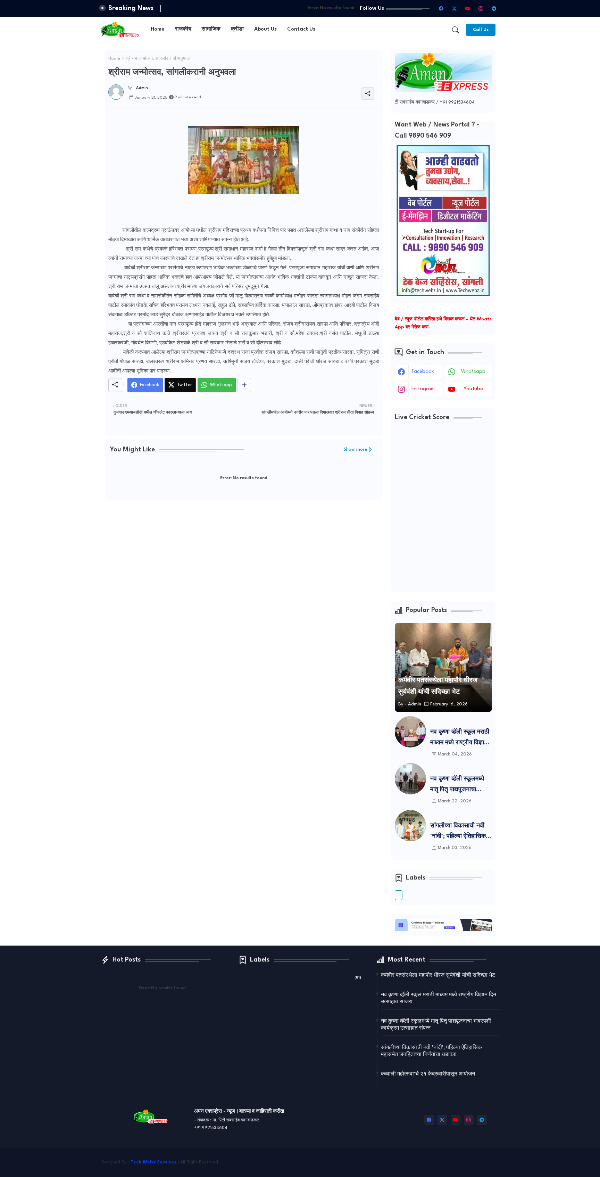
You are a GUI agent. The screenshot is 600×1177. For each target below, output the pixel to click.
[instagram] (481, 8)
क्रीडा (237, 29)
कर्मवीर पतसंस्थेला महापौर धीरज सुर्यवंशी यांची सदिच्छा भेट (438, 975)
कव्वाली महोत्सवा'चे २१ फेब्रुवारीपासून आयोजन (428, 1074)
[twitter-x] (454, 8)
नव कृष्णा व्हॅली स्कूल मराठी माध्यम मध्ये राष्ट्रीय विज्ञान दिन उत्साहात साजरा (459, 738)
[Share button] (244, 385)
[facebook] (441, 8)
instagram (423, 389)
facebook (423, 371)
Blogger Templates (395, 1158)
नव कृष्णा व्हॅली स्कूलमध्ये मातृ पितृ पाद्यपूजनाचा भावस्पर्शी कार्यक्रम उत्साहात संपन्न (457, 785)
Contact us (301, 29)
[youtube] (468, 8)
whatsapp (473, 371)
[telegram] (494, 8)
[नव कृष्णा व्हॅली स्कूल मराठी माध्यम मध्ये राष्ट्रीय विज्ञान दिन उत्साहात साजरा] (410, 731)
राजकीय (183, 29)
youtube (473, 389)
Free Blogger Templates (474, 1158)
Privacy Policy (447, 1166)
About (385, 1166)
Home (158, 29)
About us (265, 29)
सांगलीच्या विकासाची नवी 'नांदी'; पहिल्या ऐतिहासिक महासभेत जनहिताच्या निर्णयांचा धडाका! (458, 832)
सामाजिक (211, 29)
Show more (355, 449)
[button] (455, 30)
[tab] (157, 30)
